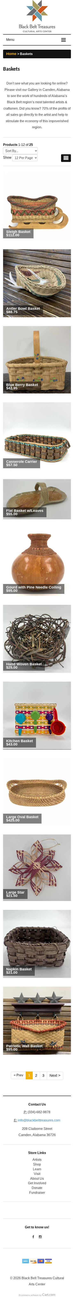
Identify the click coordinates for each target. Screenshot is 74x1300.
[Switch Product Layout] (66, 158)
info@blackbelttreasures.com (39, 1120)
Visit (37, 1174)
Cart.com (48, 1294)
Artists (37, 1159)
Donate (37, 1188)
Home (11, 54)
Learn (37, 1169)
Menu (10, 39)
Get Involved (37, 1183)
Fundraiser (37, 1192)
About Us (37, 1178)
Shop (37, 1164)
